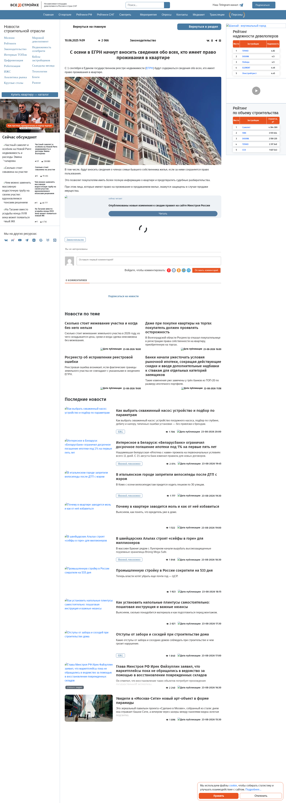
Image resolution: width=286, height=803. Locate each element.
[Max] (55, 240)
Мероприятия (148, 14)
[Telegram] (27, 240)
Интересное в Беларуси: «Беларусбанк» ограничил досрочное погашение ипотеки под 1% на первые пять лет (166, 444)
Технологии (39, 71)
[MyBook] (48, 240)
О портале (65, 14)
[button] (189, 270)
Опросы (166, 14)
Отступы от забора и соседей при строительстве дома (162, 634)
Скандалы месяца (43, 65)
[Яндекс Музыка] (41, 240)
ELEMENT (246, 68)
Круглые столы (13, 82)
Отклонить (261, 795)
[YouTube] (20, 240)
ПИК (244, 133)
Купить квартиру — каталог (30, 94)
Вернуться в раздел (203, 26)
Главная (48, 14)
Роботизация (12, 66)
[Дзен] (34, 240)
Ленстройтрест (249, 73)
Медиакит (199, 14)
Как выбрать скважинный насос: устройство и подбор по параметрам (165, 412)
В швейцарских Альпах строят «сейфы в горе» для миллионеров (159, 540)
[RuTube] (13, 240)
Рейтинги (10, 43)
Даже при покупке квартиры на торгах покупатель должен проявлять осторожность (178, 327)
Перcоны (237, 14)
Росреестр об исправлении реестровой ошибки (99, 359)
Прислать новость (161, 296)
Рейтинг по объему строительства (255, 110)
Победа (245, 62)
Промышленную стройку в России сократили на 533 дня (164, 570)
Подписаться (263, 5)
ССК (244, 150)
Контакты (182, 14)
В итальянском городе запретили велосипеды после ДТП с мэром (166, 476)
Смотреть (125, 14)
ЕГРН (149, 68)
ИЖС (7, 71)
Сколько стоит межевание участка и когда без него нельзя (101, 325)
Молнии (9, 37)
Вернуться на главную (89, 26)
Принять (219, 795)
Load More (143, 732)
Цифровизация (13, 60)
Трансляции (217, 14)
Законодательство (15, 49)
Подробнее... (253, 789)
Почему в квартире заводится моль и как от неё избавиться (167, 506)
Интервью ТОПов (15, 54)
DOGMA (245, 56)
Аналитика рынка (15, 77)
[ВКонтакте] (6, 240)
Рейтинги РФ (84, 14)
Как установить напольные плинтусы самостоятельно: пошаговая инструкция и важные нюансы (162, 604)
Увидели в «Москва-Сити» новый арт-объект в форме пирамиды (162, 700)
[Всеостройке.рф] (26, 5)
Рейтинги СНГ (105, 14)
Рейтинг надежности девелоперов (255, 33)
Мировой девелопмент (40, 39)
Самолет (246, 127)
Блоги (36, 77)
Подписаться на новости (123, 296)
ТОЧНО (245, 51)
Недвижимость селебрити (38, 49)
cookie (233, 785)
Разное (36, 82)
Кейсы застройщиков (41, 58)
